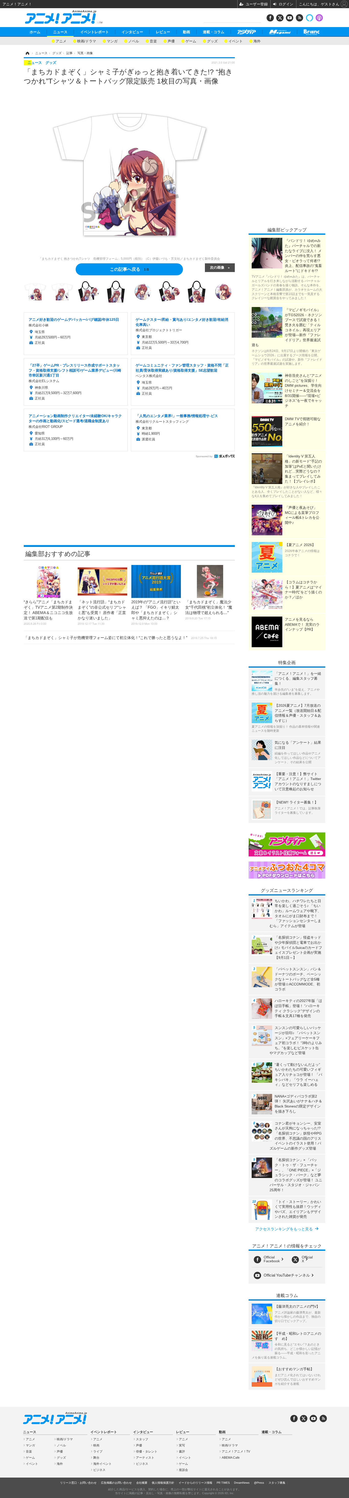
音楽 (153, 40)
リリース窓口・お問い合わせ (78, 1482)
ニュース (60, 32)
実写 (182, 1445)
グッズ (212, 40)
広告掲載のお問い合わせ (116, 1482)
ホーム (35, 32)
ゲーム (190, 40)
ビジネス (99, 1470)
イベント (235, 40)
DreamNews (242, 1482)
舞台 (96, 1457)
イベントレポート (94, 32)
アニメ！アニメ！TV (236, 1451)
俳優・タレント (146, 1451)
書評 (182, 1451)
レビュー (163, 32)
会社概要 (141, 1482)
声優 (171, 40)
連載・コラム (213, 32)
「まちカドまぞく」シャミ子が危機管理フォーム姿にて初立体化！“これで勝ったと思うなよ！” (120, 637)
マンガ (112, 40)
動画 (186, 32)
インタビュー (132, 32)
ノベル (133, 40)
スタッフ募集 (277, 1482)
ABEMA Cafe (231, 1457)
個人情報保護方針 (163, 1482)
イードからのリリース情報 (195, 1482)
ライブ (97, 1451)
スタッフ (142, 1439)
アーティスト (145, 1457)
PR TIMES (223, 1482)
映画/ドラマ (86, 40)
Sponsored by (204, 456)
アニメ (61, 40)
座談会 (183, 1470)
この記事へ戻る (129, 269)
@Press (259, 1482)
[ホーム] (27, 53)
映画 (96, 1445)
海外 (257, 40)
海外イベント (102, 1464)
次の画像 (217, 267)
